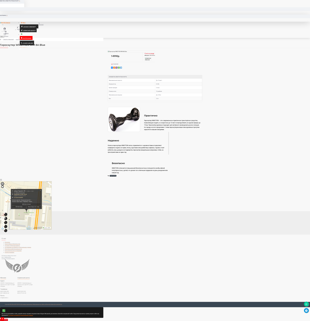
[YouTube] (5, 226)
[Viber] (116, 68)
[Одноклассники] (114, 68)
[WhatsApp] (119, 68)
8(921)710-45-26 (21, 293)
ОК (3, 310)
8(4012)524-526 (21, 291)
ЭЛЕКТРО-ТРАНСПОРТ (8, 39)
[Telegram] (121, 68)
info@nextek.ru (4, 297)
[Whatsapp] (5, 214)
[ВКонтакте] (112, 68)
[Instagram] (5, 218)
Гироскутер (113, 175)
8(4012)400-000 (4, 291)
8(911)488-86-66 (4, 293)
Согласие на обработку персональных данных (20, 315)
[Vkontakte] (5, 222)
